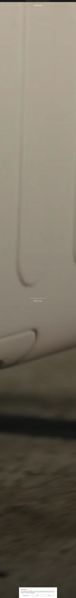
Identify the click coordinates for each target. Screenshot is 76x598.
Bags (3, 5)
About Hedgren (16, 5)
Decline (49, 595)
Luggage (9, 5)
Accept (37, 595)
